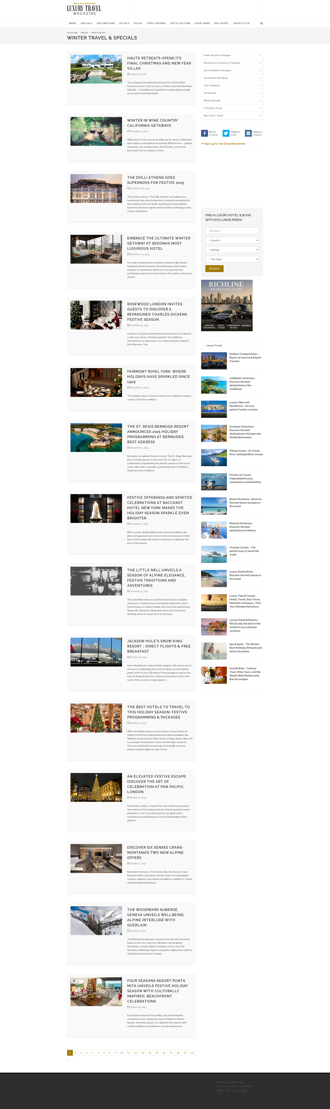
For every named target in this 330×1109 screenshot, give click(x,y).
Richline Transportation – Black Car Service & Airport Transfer (245, 358)
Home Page (72, 32)
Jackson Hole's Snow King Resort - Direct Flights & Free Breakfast (159, 646)
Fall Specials (210, 92)
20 (192, 1052)
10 (121, 1052)
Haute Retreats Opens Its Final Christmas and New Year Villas (159, 63)
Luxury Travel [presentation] (214, 345)
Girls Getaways (212, 85)
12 (135, 1052)
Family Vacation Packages (217, 55)
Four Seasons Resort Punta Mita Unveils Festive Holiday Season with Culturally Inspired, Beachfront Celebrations (157, 991)
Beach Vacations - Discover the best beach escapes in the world (245, 503)
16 (164, 1052)
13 (142, 1052)
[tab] (214, 345)
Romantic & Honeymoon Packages (222, 62)
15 (157, 1052)
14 (149, 1052)
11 (128, 1052)
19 (185, 1052)
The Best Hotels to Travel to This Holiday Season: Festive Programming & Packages (158, 712)
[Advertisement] (199, 8)
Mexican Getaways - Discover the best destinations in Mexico (242, 527)
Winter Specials (98, 32)
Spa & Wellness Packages (217, 70)
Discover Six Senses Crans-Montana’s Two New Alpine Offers (155, 852)
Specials (84, 32)
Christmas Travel (213, 108)
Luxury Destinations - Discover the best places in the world (245, 575)
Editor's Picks (223, 1090)
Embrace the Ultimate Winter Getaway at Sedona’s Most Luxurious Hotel (158, 243)
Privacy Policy (240, 1090)
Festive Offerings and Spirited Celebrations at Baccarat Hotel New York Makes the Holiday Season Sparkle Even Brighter (159, 507)
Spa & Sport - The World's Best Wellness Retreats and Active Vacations (245, 648)
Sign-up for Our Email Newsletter (225, 143)
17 (171, 1052)
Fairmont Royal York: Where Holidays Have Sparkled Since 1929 (158, 376)
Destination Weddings (216, 77)
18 (178, 1052)
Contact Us (231, 1086)
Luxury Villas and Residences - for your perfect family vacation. (243, 406)
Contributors (246, 1086)
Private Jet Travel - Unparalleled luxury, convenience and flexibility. (245, 478)
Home (220, 1086)
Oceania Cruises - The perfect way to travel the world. (244, 551)
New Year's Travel (213, 115)
